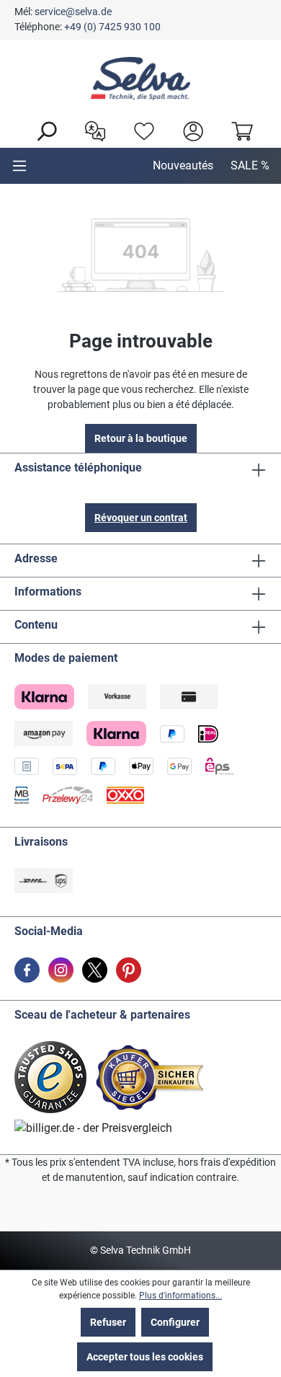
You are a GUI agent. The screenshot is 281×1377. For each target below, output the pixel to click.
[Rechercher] (42, 130)
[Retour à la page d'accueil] (140, 78)
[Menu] (19, 166)
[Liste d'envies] (140, 130)
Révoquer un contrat (140, 517)
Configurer (175, 1322)
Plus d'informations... (180, 1295)
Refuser (108, 1322)
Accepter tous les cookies (144, 1357)
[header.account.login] (189, 130)
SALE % (250, 165)
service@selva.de (73, 11)
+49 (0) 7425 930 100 (112, 26)
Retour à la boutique (140, 438)
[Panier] (238, 130)
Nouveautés (183, 165)
